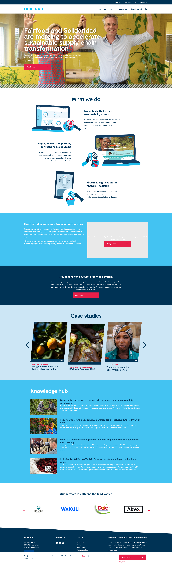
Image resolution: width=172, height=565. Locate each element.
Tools (111, 9)
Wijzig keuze (111, 244)
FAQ (135, 2)
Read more (31, 67)
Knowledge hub (136, 9)
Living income (75, 367)
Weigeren (122, 561)
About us (117, 2)
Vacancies (127, 2)
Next (148, 511)
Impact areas (122, 9)
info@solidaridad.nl (31, 548)
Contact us (143, 2)
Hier (83, 556)
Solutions (102, 9)
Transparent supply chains (43, 364)
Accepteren (126, 557)
